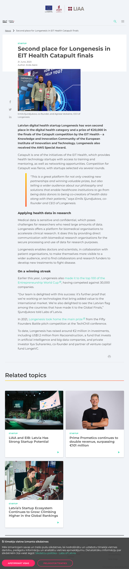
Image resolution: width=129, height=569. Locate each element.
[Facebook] (10, 102)
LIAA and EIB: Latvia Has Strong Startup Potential (29, 439)
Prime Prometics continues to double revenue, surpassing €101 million (94, 441)
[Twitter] (10, 109)
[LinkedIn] (10, 117)
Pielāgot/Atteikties (55, 563)
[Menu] (122, 21)
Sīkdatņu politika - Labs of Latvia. (55, 553)
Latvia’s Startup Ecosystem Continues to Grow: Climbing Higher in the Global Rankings (33, 512)
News (8, 30)
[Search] (115, 21)
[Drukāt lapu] (109, 356)
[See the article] (58, 452)
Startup (22, 43)
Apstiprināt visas (18, 563)
